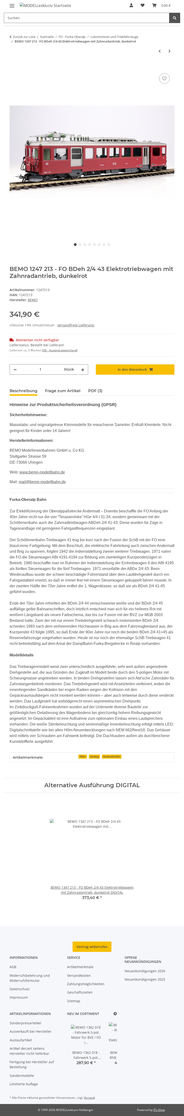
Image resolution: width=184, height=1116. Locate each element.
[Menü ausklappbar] (12, 4)
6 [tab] (99, 244)
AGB (13, 967)
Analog (94, 756)
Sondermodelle (22, 1075)
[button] (131, 5)
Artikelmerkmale (80, 967)
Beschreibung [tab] (23, 391)
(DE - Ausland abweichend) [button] (60, 350)
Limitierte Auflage (24, 1084)
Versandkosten (79, 975)
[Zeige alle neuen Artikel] (115, 1014)
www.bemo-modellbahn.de (42, 472)
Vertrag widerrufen (92, 946)
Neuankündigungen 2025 (145, 979)
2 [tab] (80, 244)
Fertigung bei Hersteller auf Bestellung (32, 1064)
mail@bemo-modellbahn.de (42, 482)
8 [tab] (108, 244)
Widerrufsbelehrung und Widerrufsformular (30, 978)
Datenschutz (20, 989)
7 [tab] (104, 244)
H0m (83, 756)
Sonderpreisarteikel (25, 1023)
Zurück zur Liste (24, 37)
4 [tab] (89, 244)
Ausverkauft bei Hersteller (31, 1031)
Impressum (19, 997)
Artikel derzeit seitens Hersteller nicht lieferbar (29, 1051)
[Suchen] (174, 18)
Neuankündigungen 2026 (145, 971)
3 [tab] (84, 244)
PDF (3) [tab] (95, 391)
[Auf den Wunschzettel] (164, 78)
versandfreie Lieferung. (76, 325)
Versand (89, 1098)
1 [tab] (75, 244)
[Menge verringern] (15, 369)
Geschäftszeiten (80, 992)
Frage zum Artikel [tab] (62, 391)
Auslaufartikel (111, 756)
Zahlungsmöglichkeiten (85, 984)
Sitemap (73, 1001)
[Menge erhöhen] (82, 369)
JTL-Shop (159, 1110)
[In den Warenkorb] (13, 66)
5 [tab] (94, 244)
